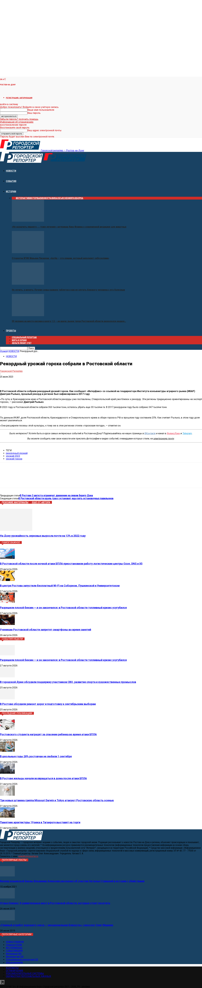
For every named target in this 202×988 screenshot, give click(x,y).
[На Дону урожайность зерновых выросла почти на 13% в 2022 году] (16, 530)
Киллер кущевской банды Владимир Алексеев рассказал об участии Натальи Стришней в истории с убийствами (72, 881)
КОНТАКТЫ (12, 967)
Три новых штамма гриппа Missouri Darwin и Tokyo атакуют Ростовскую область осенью (57, 800)
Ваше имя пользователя (40, 109)
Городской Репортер (11, 371)
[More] (47, 381)
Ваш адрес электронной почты (44, 130)
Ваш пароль (34, 113)
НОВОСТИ (11, 170)
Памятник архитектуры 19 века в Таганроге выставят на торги (40, 822)
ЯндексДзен (173, 433)
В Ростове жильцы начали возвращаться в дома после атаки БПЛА (43, 778)
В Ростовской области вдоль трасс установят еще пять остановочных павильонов (65, 498)
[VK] (4, 381)
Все (14, 198)
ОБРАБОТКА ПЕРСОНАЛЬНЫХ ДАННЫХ (28, 976)
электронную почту (163, 438)
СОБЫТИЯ (11, 181)
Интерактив (23, 198)
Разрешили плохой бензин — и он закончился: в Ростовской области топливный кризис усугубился (63, 607)
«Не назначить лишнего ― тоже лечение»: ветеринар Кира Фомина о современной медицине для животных (69, 226)
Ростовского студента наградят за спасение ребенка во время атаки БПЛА (48, 734)
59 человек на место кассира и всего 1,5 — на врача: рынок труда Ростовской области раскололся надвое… (69, 321)
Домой (4, 351)
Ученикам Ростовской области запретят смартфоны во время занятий (45, 629)
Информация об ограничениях (16, 122)
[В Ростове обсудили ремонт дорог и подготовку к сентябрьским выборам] (7, 698)
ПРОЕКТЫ (11, 330)
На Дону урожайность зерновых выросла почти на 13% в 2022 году (43, 535)
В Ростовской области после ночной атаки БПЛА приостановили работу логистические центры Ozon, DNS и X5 (71, 563)
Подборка (77, 198)
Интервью (35, 198)
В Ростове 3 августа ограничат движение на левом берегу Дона (56, 495)
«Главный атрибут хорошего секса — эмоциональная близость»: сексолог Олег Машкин (56, 925)
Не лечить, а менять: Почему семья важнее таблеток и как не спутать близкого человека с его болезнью (68, 289)
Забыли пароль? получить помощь (19, 119)
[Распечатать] (36, 381)
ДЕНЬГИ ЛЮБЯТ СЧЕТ (21, 343)
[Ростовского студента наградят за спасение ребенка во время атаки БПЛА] (7, 728)
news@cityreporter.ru (28, 856)
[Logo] (21, 162)
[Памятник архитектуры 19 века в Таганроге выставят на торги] (7, 816)
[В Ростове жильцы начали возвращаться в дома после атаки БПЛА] (7, 772)
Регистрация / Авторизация (19, 98)
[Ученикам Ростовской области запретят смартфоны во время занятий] (7, 624)
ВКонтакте (150, 433)
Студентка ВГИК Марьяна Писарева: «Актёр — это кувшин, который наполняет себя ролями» (60, 258)
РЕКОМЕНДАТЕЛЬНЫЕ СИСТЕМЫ (25, 973)
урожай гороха (14, 458)
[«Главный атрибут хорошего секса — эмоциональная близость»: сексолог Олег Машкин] (7, 919)
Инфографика (49, 198)
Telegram (187, 433)
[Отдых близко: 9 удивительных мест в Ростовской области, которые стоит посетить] (7, 897)
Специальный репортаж (24, 337)
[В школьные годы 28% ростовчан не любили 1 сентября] (7, 750)
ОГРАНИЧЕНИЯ (14, 970)
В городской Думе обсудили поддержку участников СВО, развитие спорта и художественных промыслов (68, 682)
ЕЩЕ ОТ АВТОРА (41, 502)
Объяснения (64, 198)
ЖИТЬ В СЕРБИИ (19, 340)
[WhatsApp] (26, 381)
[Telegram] (15, 381)
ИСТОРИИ (11, 191)
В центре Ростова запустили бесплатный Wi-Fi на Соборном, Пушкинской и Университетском (60, 585)
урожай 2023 (13, 456)
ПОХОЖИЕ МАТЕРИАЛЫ (15, 502)
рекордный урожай (17, 453)
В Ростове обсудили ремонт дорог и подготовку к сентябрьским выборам (48, 704)
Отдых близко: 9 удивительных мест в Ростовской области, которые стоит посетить (55, 903)
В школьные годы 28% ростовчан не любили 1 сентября (36, 756)
